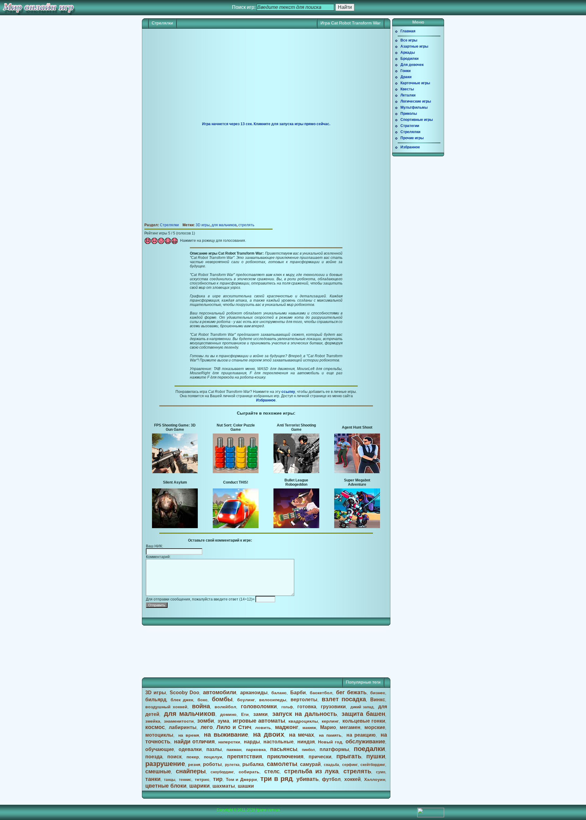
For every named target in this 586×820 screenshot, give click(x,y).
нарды (252, 741)
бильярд (155, 699)
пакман (233, 749)
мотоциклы (159, 735)
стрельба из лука (311, 771)
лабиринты (183, 727)
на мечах (301, 735)
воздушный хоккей (166, 706)
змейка (152, 721)
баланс (279, 692)
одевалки (190, 749)
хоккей (352, 779)
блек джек (182, 699)
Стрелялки (162, 22)
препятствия (244, 756)
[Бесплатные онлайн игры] (38, 7)
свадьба (331, 765)
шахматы (223, 786)
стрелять (246, 225)
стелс (272, 771)
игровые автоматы (259, 721)
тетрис (202, 779)
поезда (153, 756)
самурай (310, 764)
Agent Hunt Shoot (357, 427)
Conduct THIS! (235, 482)
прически (320, 756)
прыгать (348, 756)
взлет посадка (344, 699)
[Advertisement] (266, 77)
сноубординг (222, 772)
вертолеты (304, 699)
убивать (307, 779)
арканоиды (254, 692)
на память (330, 735)
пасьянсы (283, 749)
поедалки (369, 749)
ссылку (288, 392)
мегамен (350, 727)
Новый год (330, 741)
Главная (407, 31)
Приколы (408, 113)
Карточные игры (415, 83)
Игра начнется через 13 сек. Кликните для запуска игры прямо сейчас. (266, 124)
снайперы (191, 771)
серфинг (350, 765)
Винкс (377, 699)
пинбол (308, 750)
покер (192, 756)
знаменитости (179, 721)
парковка (256, 749)
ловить (263, 727)
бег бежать (351, 692)
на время (188, 735)
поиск (174, 756)
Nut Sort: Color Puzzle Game (236, 427)
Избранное (266, 400)
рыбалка (253, 764)
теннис (185, 780)
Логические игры (415, 101)
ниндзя (306, 741)
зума (223, 721)
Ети (245, 714)
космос (155, 727)
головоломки (259, 706)
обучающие (159, 749)
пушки (375, 756)
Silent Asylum (175, 482)
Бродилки (409, 58)
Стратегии (409, 126)
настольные (278, 741)
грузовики (333, 706)
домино (228, 714)
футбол (331, 779)
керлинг (330, 721)
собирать (249, 771)
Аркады (407, 52)
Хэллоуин (374, 779)
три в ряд (276, 778)
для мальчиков (224, 225)
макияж (309, 728)
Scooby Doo (184, 692)
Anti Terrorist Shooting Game (296, 427)
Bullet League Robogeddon (296, 482)
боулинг (246, 699)
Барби (298, 692)
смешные (158, 771)
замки (260, 714)
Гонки (405, 71)
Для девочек (412, 65)
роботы (212, 764)
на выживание (226, 734)
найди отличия (194, 741)
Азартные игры (414, 46)
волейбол (225, 706)
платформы (334, 749)
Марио (328, 727)
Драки (405, 77)
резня (194, 764)
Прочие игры (412, 138)
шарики (199, 786)
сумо (380, 772)
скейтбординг (372, 765)
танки (153, 779)
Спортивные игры (416, 120)
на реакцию (361, 735)
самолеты (282, 763)
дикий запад (362, 707)
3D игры (203, 225)
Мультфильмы (414, 107)
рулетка (232, 765)
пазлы (214, 749)
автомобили (219, 692)
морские (374, 727)
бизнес (377, 692)
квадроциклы (303, 721)
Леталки (407, 95)
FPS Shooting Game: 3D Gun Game (175, 427)
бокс (202, 699)
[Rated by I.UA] (430, 816)
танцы (169, 780)
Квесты (407, 89)
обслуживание (365, 741)
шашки (246, 786)
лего (207, 727)
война (201, 706)
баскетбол (321, 692)
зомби (205, 721)
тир (217, 779)
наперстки (229, 741)
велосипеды (272, 699)
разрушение (165, 763)
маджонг (286, 727)
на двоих (268, 734)
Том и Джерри (241, 779)
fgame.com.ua (268, 810)
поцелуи (213, 756)
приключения (285, 756)
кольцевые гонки (363, 721)
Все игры (408, 40)
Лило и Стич (233, 727)
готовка (306, 706)
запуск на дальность (304, 713)
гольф (287, 707)
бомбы (222, 699)
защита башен (363, 713)
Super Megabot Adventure (357, 482)
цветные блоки (165, 786)
